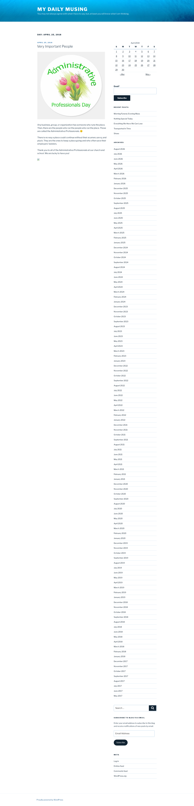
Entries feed (119, 766)
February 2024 (120, 297)
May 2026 (118, 164)
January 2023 (119, 361)
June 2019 (118, 572)
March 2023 (119, 351)
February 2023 (120, 356)
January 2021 (119, 479)
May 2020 (118, 518)
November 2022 (121, 370)
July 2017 (118, 686)
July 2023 (118, 331)
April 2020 (118, 523)
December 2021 (120, 425)
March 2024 (119, 292)
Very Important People (55, 46)
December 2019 (121, 543)
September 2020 (121, 499)
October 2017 (120, 671)
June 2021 (118, 454)
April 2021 (118, 464)
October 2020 (120, 494)
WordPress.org (120, 776)
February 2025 (120, 238)
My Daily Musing (62, 9)
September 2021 (121, 440)
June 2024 (118, 277)
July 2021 (118, 449)
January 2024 (119, 302)
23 (123, 65)
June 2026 (118, 159)
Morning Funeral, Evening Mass (127, 114)
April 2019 (118, 582)
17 (130, 60)
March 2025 (119, 233)
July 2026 (118, 154)
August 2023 (119, 326)
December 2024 (121, 247)
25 (136, 65)
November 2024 (121, 252)
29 (116, 70)
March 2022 (119, 410)
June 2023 (118, 336)
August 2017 (119, 681)
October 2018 (120, 612)
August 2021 (119, 444)
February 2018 (120, 651)
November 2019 (121, 548)
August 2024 (119, 267)
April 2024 (118, 287)
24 (129, 65)
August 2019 (119, 563)
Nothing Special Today (123, 119)
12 (142, 56)
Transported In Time (122, 128)
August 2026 (119, 149)
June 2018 (118, 632)
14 (154, 56)
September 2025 (121, 203)
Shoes (116, 133)
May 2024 (118, 282)
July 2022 (118, 390)
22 (116, 65)
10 (129, 56)
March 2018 (119, 646)
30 (123, 70)
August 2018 (119, 622)
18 (136, 60)
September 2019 (121, 558)
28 (154, 65)
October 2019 (120, 553)
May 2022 (118, 400)
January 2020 (120, 538)
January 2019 (119, 597)
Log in (116, 761)
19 (142, 60)
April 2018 (118, 642)
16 (123, 60)
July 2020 (118, 508)
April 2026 (118, 168)
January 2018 (119, 656)
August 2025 (119, 208)
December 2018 (121, 602)
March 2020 (119, 528)
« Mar (122, 74)
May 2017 (118, 696)
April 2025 (118, 228)
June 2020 (118, 513)
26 (142, 65)
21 (154, 60)
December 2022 (121, 366)
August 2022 (119, 385)
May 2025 (118, 223)
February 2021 (120, 474)
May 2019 (118, 577)
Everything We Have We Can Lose (128, 123)
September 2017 (121, 676)
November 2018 (121, 607)
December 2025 (121, 188)
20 (148, 60)
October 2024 (120, 257)
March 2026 (119, 173)
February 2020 (120, 533)
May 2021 (118, 459)
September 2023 (121, 321)
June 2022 (118, 395)
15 (116, 60)
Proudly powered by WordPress (50, 800)
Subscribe (120, 742)
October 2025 (120, 198)
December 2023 (121, 306)
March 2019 (119, 587)
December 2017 (120, 661)
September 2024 (121, 262)
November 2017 (121, 666)
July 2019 (118, 568)
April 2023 (118, 346)
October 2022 (120, 375)
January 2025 (119, 242)
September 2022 (121, 380)
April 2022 (118, 405)
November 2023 (121, 311)
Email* (117, 86)
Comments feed (120, 771)
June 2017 (118, 691)
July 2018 (118, 627)
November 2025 (121, 193)
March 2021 (119, 469)
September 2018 (121, 617)
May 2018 (118, 637)
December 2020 (121, 484)
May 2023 (118, 341)
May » (148, 74)
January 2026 (119, 183)
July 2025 (118, 213)
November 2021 (121, 430)
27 (148, 65)
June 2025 (118, 218)
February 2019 (120, 592)
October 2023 (120, 316)
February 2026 (120, 178)
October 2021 (120, 435)
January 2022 (119, 420)
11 (136, 56)
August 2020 (119, 504)
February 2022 (120, 415)
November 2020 (121, 489)
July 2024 (118, 272)
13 (148, 56)
